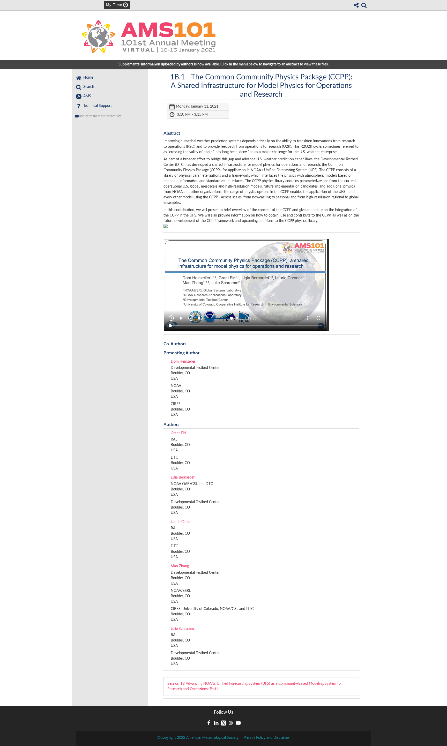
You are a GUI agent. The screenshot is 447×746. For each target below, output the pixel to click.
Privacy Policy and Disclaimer (267, 738)
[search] (364, 5)
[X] (223, 723)
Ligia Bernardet (183, 477)
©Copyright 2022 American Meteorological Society (198, 738)
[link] (364, 5)
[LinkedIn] (216, 723)
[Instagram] (230, 723)
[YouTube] (238, 723)
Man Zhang (180, 566)
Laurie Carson (181, 522)
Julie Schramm (182, 629)
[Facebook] (208, 723)
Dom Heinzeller (183, 361)
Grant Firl (178, 433)
